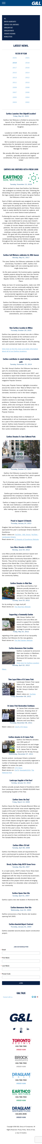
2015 (15, 73)
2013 (15, 78)
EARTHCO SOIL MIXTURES (11, 25)
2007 (15, 92)
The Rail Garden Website (24, 640)
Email (4, 949)
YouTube (33, 694)
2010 (27, 82)
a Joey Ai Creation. (21, 1133)
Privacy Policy (22, 1130)
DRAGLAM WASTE (9, 31)
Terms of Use (31, 1130)
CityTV (17, 727)
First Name (5, 957)
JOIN (21, 983)
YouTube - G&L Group (22, 535)
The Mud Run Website (23, 607)
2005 (15, 97)
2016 (27, 68)
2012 (27, 78)
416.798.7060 (21, 1046)
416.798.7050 (21, 1063)
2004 (27, 97)
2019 (15, 63)
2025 (15, 58)
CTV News (23, 727)
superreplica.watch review (11, 318)
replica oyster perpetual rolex (17, 320)
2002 (27, 102)
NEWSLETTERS (8, 37)
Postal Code (6, 973)
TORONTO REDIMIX (9, 34)
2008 (27, 87)
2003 (15, 102)
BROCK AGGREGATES (10, 22)
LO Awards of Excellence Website (27, 539)
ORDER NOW (21, 1050)
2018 (27, 63)
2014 (27, 73)
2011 (15, 82)
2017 (15, 68)
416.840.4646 (21, 1114)
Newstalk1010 (25, 770)
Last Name (5, 965)
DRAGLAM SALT (8, 28)
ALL (5, 19)
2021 (27, 58)
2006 (27, 92)
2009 (15, 87)
